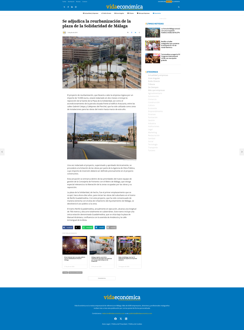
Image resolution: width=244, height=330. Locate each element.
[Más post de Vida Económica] (64, 32)
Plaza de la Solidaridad (75, 272)
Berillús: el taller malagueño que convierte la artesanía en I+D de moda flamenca (170, 44)
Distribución (71, 1)
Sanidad (151, 138)
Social (150, 141)
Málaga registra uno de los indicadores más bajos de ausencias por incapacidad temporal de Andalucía (101, 259)
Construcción (154, 102)
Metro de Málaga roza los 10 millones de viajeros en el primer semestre (127, 258)
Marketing (152, 132)
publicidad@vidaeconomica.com (140, 313)
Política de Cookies (135, 324)
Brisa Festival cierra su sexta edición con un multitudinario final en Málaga (74, 258)
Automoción (153, 96)
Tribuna (131, 13)
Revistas (78, 1)
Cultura (151, 105)
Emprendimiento (155, 111)
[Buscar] (178, 7)
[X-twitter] (122, 320)
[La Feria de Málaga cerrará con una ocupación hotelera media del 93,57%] (152, 33)
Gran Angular (120, 13)
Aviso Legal (106, 324)
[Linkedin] (127, 320)
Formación (152, 117)
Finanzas (152, 114)
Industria (152, 123)
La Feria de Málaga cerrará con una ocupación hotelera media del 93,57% (170, 31)
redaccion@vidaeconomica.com (113, 313)
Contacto (84, 1)
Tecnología (152, 144)
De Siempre (153, 87)
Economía (152, 108)
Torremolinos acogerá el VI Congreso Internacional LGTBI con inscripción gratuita (170, 57)
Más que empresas (156, 90)
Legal (150, 129)
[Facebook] (116, 320)
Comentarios (102, 278)
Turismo (151, 150)
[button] (67, 227)
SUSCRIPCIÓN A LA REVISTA (169, 1)
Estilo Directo (107, 13)
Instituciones (153, 126)
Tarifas (64, 1)
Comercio (152, 99)
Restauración (154, 135)
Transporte (153, 147)
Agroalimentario (155, 93)
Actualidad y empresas (158, 75)
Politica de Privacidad (119, 324)
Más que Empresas (144, 13)
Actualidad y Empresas (91, 13)
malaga (65, 272)
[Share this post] (139, 32)
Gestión (151, 120)
